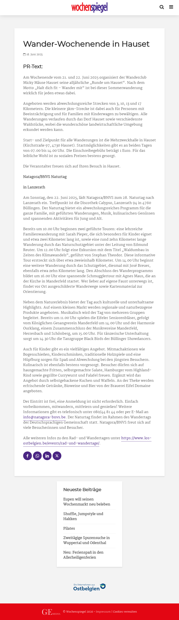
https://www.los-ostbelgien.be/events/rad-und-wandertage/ (87, 440)
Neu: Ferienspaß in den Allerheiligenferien (83, 555)
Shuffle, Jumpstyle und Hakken (83, 516)
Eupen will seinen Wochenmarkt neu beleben (86, 502)
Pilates (69, 529)
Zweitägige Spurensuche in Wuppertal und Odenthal (86, 540)
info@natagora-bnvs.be (44, 417)
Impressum (103, 612)
